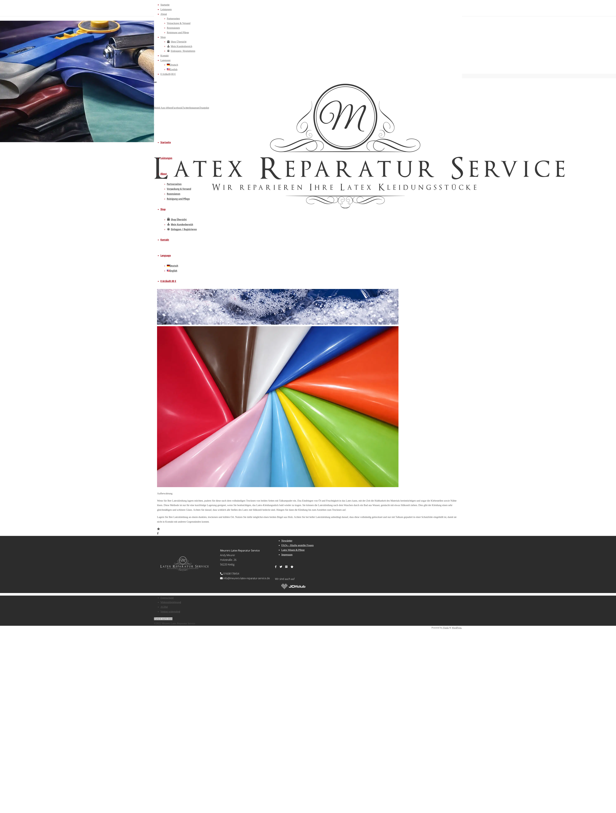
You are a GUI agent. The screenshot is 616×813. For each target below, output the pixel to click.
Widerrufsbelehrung (170, 602)
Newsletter (286, 540)
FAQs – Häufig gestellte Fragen (297, 545)
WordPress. (457, 627)
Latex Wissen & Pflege (293, 550)
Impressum (286, 554)
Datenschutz (166, 597)
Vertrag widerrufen (170, 611)
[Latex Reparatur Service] (359, 207)
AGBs (163, 607)
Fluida (445, 627)
